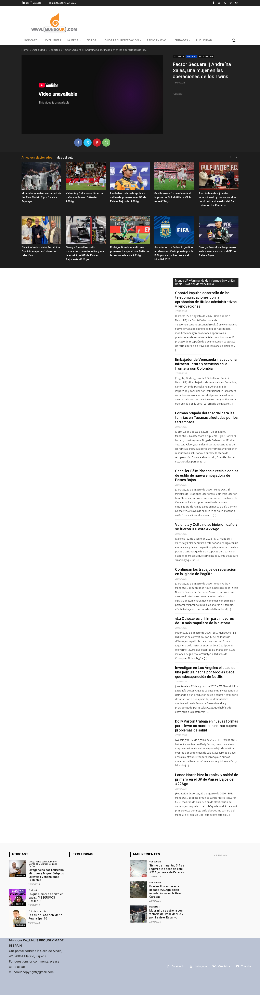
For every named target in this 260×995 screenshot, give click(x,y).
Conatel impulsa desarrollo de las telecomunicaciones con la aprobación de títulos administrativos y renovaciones (206, 299)
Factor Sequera (206, 56)
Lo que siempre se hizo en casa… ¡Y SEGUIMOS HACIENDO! (45, 897)
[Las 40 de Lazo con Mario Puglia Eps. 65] (17, 918)
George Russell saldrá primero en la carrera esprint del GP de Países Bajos (217, 251)
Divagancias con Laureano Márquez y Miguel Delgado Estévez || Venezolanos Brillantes (46, 875)
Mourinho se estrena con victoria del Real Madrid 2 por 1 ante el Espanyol (41, 197)
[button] (233, 40)
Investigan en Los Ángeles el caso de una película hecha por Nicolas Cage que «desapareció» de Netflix (205, 672)
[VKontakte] (214, 966)
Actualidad (38, 50)
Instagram (201, 966)
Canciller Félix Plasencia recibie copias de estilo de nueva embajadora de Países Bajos (206, 475)
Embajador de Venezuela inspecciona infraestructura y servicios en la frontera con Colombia (206, 364)
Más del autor (65, 157)
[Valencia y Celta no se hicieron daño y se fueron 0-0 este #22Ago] (86, 176)
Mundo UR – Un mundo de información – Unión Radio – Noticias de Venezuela (205, 282)
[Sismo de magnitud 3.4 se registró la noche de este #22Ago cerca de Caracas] (138, 868)
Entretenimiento (37, 911)
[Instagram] (219, 3)
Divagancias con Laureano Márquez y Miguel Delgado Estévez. (42, 863)
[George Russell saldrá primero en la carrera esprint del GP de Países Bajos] (218, 230)
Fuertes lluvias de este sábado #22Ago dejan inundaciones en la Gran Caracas (165, 891)
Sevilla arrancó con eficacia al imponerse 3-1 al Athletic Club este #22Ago (172, 197)
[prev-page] (230, 157)
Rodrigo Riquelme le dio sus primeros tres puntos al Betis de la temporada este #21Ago (129, 251)
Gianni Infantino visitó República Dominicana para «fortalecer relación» (41, 251)
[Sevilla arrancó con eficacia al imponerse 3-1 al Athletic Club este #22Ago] (174, 176)
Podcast (32, 890)
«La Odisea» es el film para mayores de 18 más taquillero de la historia (204, 620)
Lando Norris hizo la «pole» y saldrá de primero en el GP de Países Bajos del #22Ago (128, 197)
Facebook (178, 966)
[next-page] (236, 157)
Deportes (54, 50)
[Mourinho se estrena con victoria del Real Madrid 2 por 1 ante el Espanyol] (41, 176)
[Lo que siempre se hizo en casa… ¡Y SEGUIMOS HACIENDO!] (17, 897)
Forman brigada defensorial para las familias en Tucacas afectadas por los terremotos (206, 417)
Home (25, 50)
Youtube (246, 966)
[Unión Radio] (54, 22)
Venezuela (155, 861)
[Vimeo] (230, 3)
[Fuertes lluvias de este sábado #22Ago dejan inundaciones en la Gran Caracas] (138, 889)
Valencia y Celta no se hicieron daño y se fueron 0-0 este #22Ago (84, 197)
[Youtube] (236, 3)
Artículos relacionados (37, 157)
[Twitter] (225, 3)
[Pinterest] (97, 142)
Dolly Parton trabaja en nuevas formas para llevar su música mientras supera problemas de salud (206, 725)
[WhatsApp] (106, 142)
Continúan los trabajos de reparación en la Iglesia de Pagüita (205, 571)
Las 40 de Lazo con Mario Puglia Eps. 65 (45, 916)
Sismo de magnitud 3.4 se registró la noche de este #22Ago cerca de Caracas (166, 869)
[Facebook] (213, 3)
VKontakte (224, 966)
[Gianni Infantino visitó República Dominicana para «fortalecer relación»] (41, 230)
